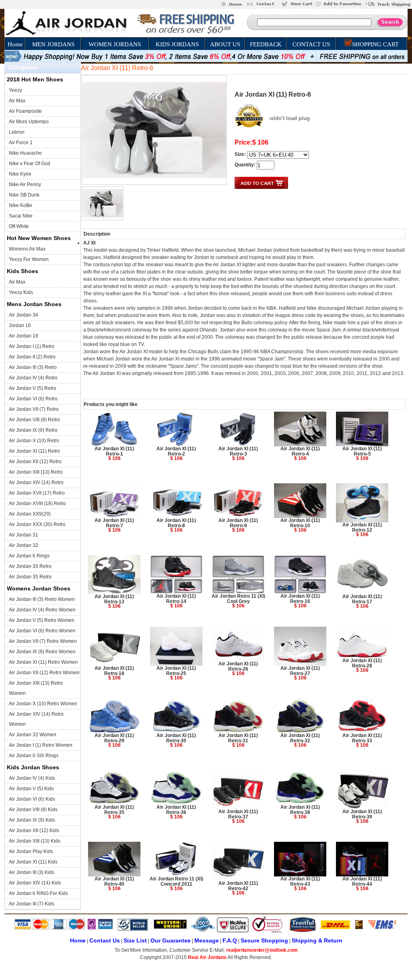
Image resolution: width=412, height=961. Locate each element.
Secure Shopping (264, 940)
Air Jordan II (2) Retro (32, 357)
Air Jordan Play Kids (31, 851)
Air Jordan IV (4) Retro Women (42, 610)
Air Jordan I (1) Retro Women (40, 745)
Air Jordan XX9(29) (30, 514)
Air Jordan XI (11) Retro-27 (300, 670)
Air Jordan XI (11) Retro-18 (114, 670)
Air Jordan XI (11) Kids (33, 862)
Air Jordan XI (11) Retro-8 (176, 523)
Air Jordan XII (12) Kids (34, 830)
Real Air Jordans (207, 957)
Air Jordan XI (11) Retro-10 (300, 523)
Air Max (17, 101)
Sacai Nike (21, 216)
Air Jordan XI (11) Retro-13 (114, 599)
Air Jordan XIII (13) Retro (36, 472)
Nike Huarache (25, 153)
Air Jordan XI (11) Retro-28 (362, 663)
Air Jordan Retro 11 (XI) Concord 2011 (176, 881)
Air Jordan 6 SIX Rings (33, 755)
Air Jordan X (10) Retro (34, 440)
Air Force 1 (21, 142)
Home (15, 44)
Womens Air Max (27, 249)
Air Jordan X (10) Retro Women (43, 703)
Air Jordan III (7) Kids (31, 904)
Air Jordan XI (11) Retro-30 (176, 738)
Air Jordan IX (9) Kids (32, 820)
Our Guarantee (170, 940)
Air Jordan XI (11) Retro (34, 451)
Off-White (19, 226)
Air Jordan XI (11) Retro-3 (238, 451)
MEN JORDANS (53, 44)
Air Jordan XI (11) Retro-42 (238, 885)
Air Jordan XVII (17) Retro (37, 493)
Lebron (17, 132)
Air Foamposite (25, 111)
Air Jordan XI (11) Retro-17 (362, 599)
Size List (135, 940)
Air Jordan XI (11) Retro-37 (238, 814)
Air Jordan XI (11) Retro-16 (300, 598)
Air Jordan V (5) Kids (31, 788)
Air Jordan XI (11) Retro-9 (238, 523)
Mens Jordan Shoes (34, 304)
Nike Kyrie (20, 174)
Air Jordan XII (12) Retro (35, 461)
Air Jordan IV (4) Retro (33, 378)
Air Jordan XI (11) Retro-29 (114, 738)
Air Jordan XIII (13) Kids (34, 841)
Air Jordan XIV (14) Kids (35, 883)
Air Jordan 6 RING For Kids (38, 893)
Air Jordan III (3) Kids (31, 872)
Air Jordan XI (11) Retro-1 (114, 451)
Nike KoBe (20, 205)
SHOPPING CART (375, 44)
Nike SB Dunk (24, 195)
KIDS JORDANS (177, 44)
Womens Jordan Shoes (38, 588)
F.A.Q (229, 940)
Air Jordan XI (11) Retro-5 (362, 451)
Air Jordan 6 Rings (29, 556)
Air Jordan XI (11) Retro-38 (300, 809)
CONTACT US (311, 44)
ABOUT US (225, 44)
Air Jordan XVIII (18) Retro (37, 503)
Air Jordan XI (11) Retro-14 (176, 598)
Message (206, 940)
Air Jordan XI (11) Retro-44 (362, 881)
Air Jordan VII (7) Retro (34, 409)
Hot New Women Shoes (39, 238)
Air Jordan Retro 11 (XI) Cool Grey (238, 598)
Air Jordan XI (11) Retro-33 (362, 738)
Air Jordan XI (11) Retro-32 (300, 738)
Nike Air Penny (25, 184)
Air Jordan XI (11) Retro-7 (114, 523)
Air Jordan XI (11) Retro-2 (176, 451)
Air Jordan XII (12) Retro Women (44, 672)
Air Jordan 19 (23, 336)
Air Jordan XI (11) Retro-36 (176, 809)
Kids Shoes (22, 271)
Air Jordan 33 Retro (30, 566)
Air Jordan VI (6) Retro (33, 399)
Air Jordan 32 (23, 545)
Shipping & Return (317, 940)
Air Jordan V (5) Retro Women (41, 620)
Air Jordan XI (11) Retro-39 (362, 814)
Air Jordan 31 (23, 535)
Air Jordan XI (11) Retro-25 (176, 670)
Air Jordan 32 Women (32, 734)
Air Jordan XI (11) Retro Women (43, 662)
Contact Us (104, 940)
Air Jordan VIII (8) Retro (34, 420)
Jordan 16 (20, 325)
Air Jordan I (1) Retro (31, 346)
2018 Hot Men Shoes (35, 79)
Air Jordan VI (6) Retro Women (42, 631)
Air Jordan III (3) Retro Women (42, 599)
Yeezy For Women (29, 259)
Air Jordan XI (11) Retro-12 (362, 527)
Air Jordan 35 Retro (30, 577)
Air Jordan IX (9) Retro (33, 430)
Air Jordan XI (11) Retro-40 (114, 881)
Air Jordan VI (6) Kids (32, 799)
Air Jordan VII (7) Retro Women (43, 641)
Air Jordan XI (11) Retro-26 (238, 666)
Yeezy (15, 90)
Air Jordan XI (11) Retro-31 (238, 738)
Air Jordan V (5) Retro (32, 388)
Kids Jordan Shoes (33, 767)
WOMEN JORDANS (115, 44)
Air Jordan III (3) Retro (33, 367)
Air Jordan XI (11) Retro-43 (300, 881)
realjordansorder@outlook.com (262, 950)
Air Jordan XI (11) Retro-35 (114, 809)
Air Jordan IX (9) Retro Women (42, 651)
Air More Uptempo (29, 121)
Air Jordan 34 (23, 315)
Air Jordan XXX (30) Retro (37, 524)
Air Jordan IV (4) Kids (32, 778)
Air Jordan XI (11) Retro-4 (300, 451)
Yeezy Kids (21, 292)
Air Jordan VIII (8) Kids (33, 809)
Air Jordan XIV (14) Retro (36, 482)
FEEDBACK (266, 44)
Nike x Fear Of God (29, 163)
